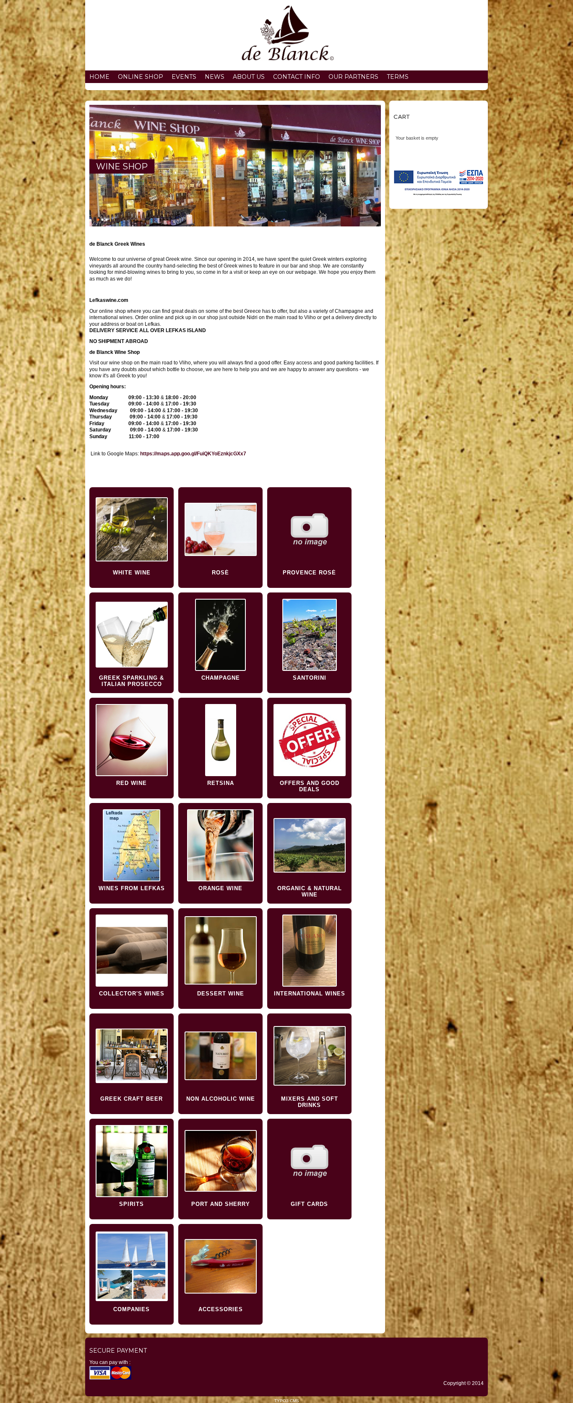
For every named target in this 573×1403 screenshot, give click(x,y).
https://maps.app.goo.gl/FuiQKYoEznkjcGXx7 (193, 454)
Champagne (220, 678)
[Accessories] (220, 1266)
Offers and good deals (309, 786)
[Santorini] (309, 635)
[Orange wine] (220, 845)
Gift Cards (309, 1204)
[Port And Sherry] (220, 1161)
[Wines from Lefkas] (131, 845)
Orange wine (220, 888)
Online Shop (140, 77)
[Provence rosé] (309, 529)
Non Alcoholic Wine (220, 1099)
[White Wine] (131, 529)
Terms (398, 77)
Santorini (309, 678)
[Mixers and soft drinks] (309, 1056)
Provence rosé (309, 572)
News (214, 77)
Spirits (131, 1204)
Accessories (220, 1309)
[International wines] (309, 950)
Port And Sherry (220, 1204)
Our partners (353, 77)
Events (184, 77)
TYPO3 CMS (286, 1400)
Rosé (220, 572)
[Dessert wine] (220, 950)
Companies (131, 1309)
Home (99, 77)
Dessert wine (220, 993)
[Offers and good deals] (309, 740)
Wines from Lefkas (132, 888)
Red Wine (131, 783)
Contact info (296, 77)
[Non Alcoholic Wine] (220, 1056)
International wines (309, 993)
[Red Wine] (131, 740)
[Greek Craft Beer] (131, 1056)
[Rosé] (220, 529)
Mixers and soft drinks (309, 1102)
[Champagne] (220, 635)
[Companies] (131, 1266)
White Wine (132, 572)
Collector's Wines (131, 993)
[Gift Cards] (309, 1161)
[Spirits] (131, 1161)
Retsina (220, 783)
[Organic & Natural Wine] (309, 845)
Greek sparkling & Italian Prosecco (131, 681)
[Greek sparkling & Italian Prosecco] (131, 635)
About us (249, 77)
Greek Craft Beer (131, 1099)
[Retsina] (220, 740)
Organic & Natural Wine (309, 891)
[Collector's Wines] (131, 950)
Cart (401, 116)
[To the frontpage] (286, 35)
